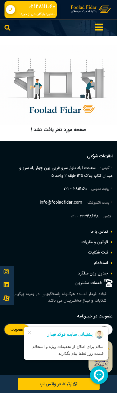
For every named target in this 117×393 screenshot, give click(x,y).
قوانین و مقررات (94, 242)
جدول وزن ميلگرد (93, 273)
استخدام (101, 263)
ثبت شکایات (98, 252)
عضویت (16, 329)
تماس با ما (99, 231)
